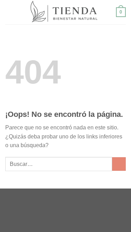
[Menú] (9, 12)
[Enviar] (119, 164)
